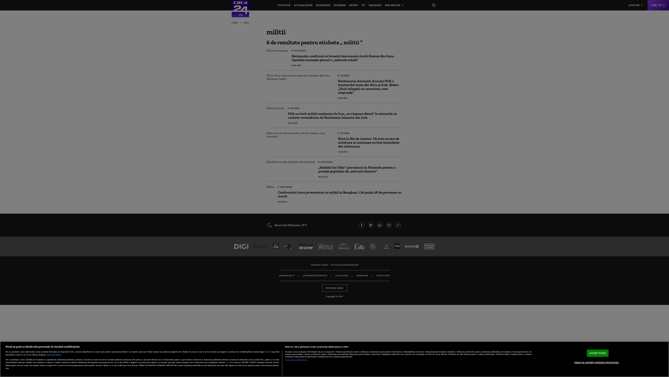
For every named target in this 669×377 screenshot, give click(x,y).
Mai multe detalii (54, 354)
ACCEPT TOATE (597, 353)
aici (227, 362)
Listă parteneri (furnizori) (296, 360)
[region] (334, 359)
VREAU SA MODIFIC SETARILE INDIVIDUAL (596, 362)
